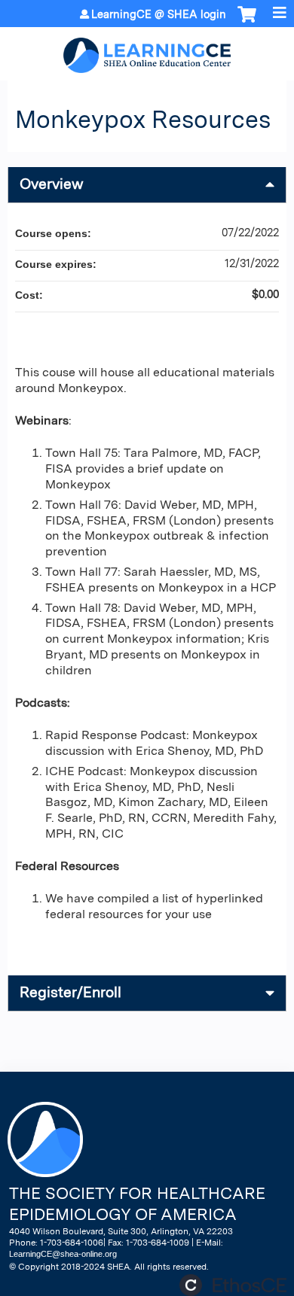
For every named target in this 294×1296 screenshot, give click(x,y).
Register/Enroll (70, 992)
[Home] (147, 50)
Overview (52, 184)
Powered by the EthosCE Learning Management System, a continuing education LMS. (232, 1285)
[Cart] (246, 22)
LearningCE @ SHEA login (158, 14)
